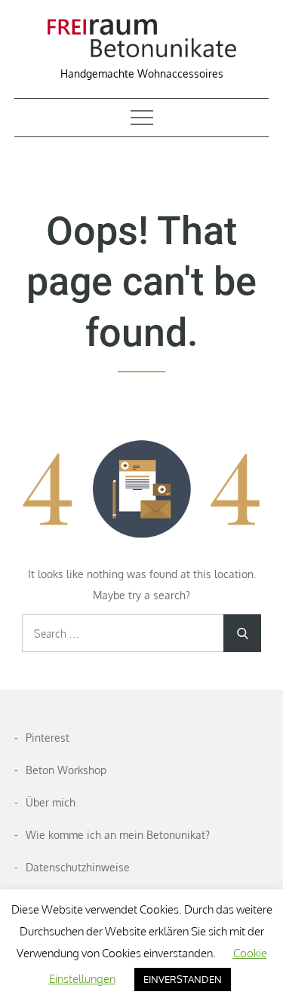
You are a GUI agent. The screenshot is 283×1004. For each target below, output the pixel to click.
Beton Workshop (66, 770)
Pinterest (47, 737)
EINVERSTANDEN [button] (182, 979)
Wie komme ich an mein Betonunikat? (118, 834)
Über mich (50, 802)
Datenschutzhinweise (78, 867)
